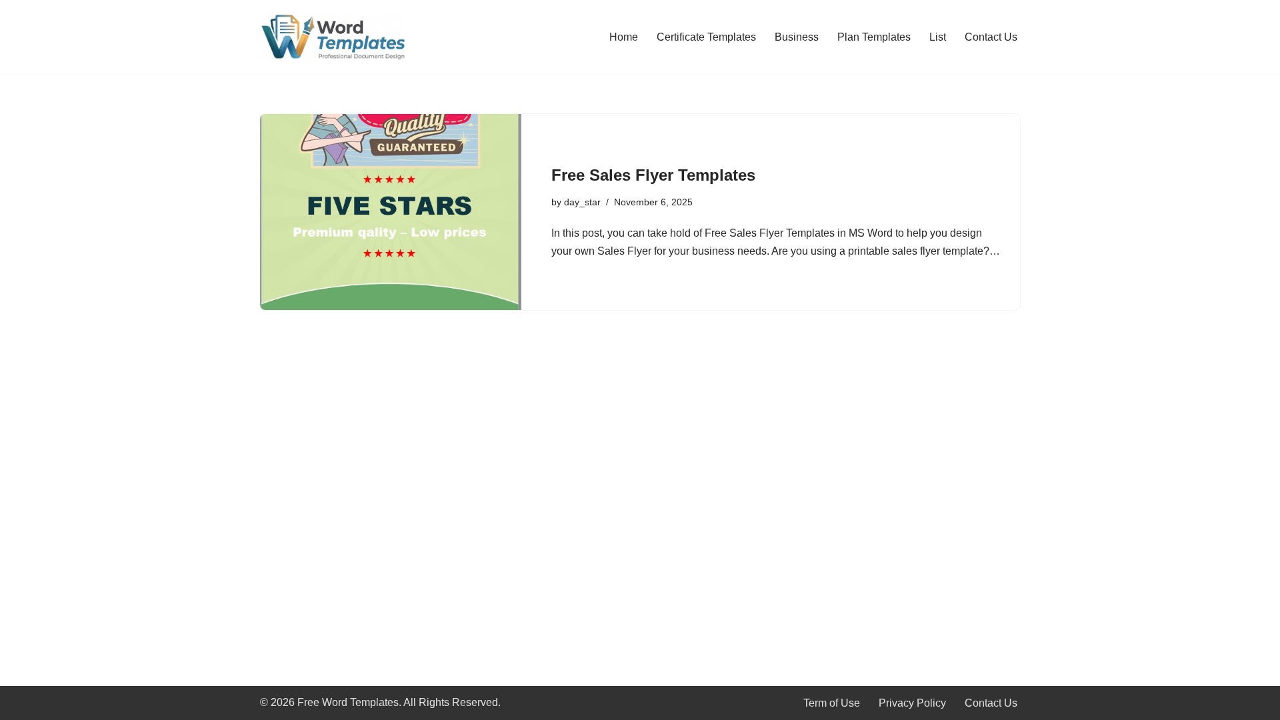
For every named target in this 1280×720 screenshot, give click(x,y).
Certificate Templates (706, 37)
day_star (582, 202)
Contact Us (991, 37)
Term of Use (831, 703)
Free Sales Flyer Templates (653, 175)
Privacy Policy (912, 703)
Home (623, 37)
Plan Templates (874, 37)
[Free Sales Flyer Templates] (390, 212)
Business (797, 37)
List (937, 37)
